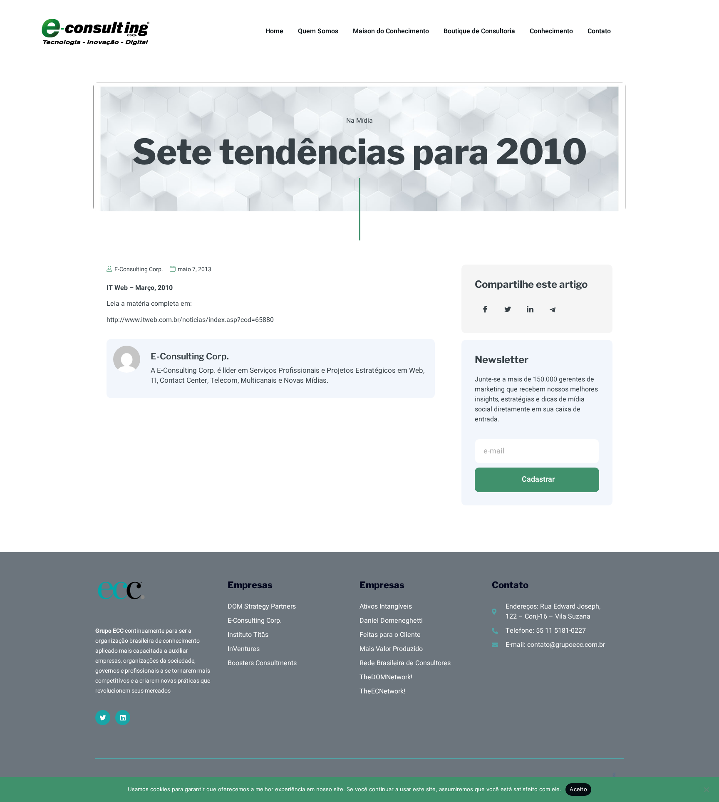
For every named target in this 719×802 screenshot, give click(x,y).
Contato (599, 31)
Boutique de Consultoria (479, 31)
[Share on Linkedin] (530, 309)
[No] (706, 788)
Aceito (578, 789)
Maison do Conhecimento (391, 31)
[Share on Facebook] (485, 309)
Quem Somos (318, 31)
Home (274, 31)
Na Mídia (359, 121)
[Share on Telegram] (552, 309)
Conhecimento (551, 31)
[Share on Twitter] (507, 309)
